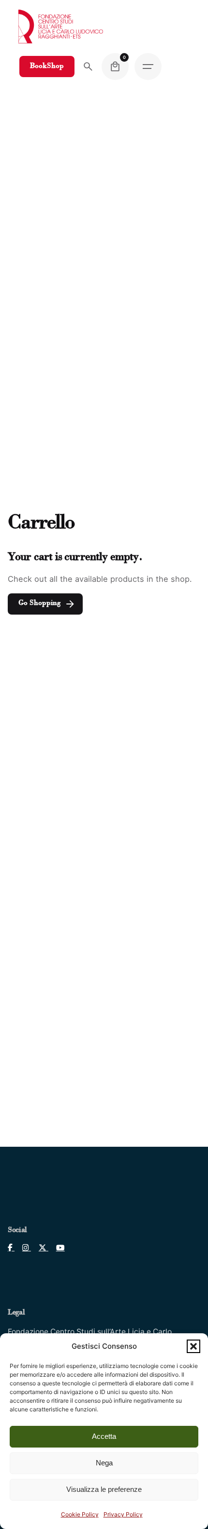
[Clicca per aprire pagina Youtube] (56, 1247)
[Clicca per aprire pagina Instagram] (23, 1247)
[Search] (88, 66)
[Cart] (115, 66)
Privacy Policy (123, 1514)
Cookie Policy (80, 1514)
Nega (104, 1463)
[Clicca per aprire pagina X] (39, 1247)
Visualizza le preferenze (104, 1489)
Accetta (104, 1436)
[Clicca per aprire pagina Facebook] (11, 1247)
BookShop (47, 66)
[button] (193, 1346)
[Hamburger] (148, 66)
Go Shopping (39, 603)
